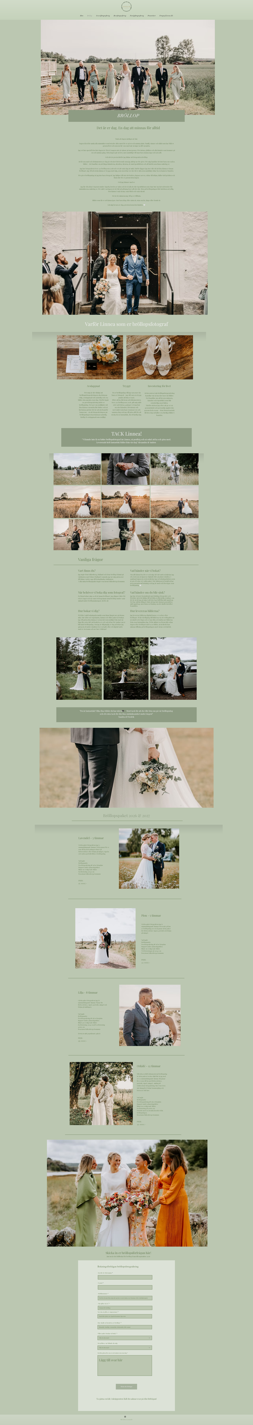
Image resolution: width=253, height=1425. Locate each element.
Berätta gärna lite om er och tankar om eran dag (112, 1353)
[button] (128, 67)
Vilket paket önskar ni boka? (107, 1333)
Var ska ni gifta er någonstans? (108, 1312)
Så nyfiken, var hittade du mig (107, 1343)
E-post (100, 1283)
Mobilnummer (102, 1293)
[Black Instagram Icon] (125, 1417)
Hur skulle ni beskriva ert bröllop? (109, 1323)
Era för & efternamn (105, 1273)
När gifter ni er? (103, 1303)
